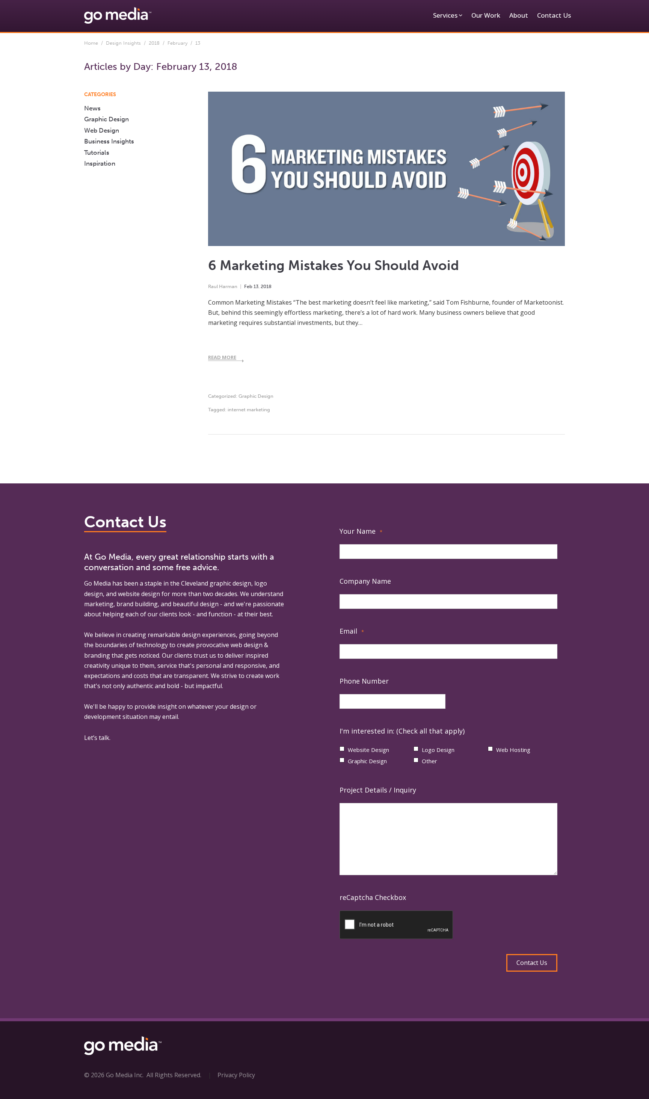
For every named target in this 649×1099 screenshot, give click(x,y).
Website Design (368, 749)
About (518, 15)
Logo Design (438, 749)
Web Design (101, 130)
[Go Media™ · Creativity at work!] (117, 15)
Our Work (485, 15)
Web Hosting (513, 749)
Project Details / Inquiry (378, 789)
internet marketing (249, 409)
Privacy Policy (236, 1075)
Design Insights (123, 43)
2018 (154, 43)
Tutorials (96, 152)
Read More (222, 357)
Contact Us (554, 15)
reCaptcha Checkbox (373, 897)
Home (91, 43)
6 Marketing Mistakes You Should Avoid (333, 265)
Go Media (97, 583)
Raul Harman (222, 286)
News (92, 108)
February (177, 43)
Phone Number (364, 680)
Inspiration (99, 163)
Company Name (365, 581)
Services (445, 15)
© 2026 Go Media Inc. (113, 1075)
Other (429, 761)
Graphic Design (255, 396)
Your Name (361, 531)
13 (256, 286)
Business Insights (109, 141)
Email (352, 631)
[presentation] (397, 925)
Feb (248, 286)
